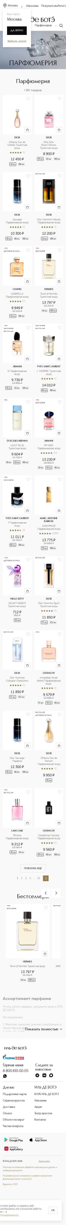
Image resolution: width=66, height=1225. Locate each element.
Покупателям (49, 6)
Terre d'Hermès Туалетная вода (49, 295)
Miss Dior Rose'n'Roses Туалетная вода (49, 145)
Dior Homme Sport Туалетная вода (49, 605)
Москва (13, 5)
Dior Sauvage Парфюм (17, 760)
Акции (38, 1107)
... (34, 878)
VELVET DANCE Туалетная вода (17, 605)
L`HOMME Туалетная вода (49, 373)
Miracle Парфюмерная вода (17, 837)
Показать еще (33, 868)
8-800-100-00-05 (16, 1071)
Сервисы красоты (14, 1100)
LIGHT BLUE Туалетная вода (17, 447)
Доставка (9, 1107)
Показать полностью (41, 1029)
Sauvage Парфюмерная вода (17, 221)
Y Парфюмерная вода (17, 524)
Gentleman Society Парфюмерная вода (48, 837)
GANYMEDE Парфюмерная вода (48, 527)
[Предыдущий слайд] (45, 893)
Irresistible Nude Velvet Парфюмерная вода (49, 680)
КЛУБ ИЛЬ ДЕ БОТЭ (46, 1094)
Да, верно (17, 30)
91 (38, 878)
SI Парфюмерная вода (17, 373)
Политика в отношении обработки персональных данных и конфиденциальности (30, 1169)
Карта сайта (44, 1161)
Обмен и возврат (13, 1119)
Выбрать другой (17, 41)
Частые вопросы (13, 1126)
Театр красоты (43, 1113)
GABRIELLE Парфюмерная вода (17, 295)
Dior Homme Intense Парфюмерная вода (49, 221)
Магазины (32, 6)
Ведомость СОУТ (10, 1184)
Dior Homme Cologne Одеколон (17, 679)
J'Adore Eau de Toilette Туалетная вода (17, 145)
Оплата (7, 1113)
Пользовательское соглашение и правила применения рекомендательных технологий (27, 1177)
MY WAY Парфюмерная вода (48, 447)
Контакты (40, 1119)
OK (53, 1210)
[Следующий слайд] (56, 893)
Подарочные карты (15, 1094)
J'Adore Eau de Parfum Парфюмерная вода (48, 761)
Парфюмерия (43, 25)
